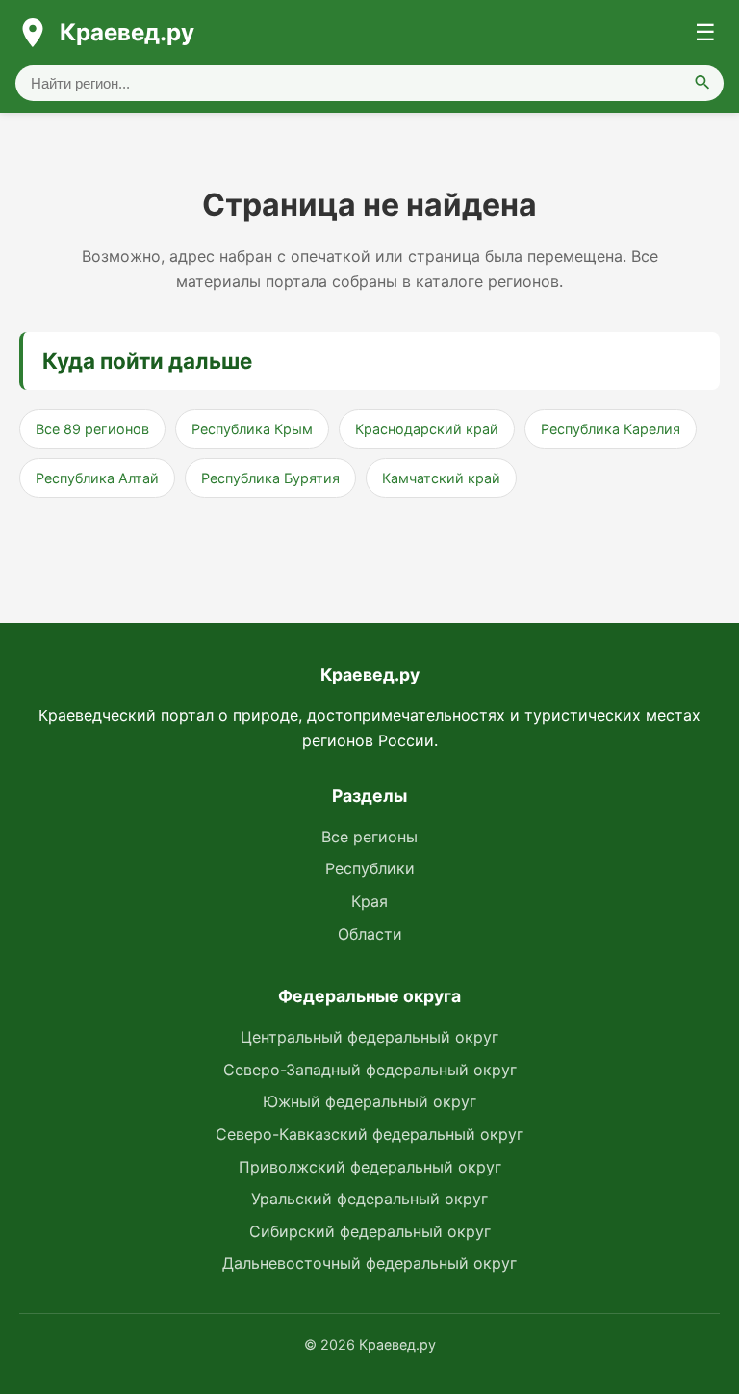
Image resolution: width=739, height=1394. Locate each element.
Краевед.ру (127, 32)
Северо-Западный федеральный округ (370, 1069)
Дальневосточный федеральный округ (369, 1263)
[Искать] (702, 83)
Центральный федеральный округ (369, 1036)
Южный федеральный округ (369, 1101)
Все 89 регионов (92, 429)
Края (369, 901)
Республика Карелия (610, 429)
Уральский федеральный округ (369, 1198)
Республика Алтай (97, 478)
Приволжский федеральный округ (370, 1166)
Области (370, 933)
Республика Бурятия (270, 478)
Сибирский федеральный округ (370, 1231)
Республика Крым (252, 429)
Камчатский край (441, 478)
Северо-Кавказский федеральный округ (369, 1134)
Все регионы (369, 836)
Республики (370, 868)
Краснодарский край (426, 429)
